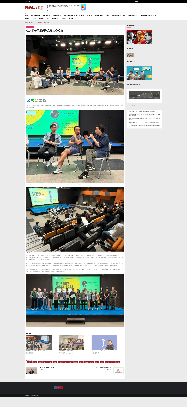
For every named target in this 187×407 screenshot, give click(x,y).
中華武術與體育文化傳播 (133, 15)
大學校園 (34, 18)
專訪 (44, 15)
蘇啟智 (91, 362)
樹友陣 (48, 15)
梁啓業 (70, 362)
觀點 (77, 15)
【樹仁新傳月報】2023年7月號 (66, 350)
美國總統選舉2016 (57, 15)
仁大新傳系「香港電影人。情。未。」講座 (35, 350)
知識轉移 (107, 15)
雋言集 (26, 15)
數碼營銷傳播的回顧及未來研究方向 (148, 15)
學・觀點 (71, 18)
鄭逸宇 (96, 362)
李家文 (54, 362)
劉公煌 (34, 362)
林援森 (60, 362)
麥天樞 (107, 362)
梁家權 (75, 362)
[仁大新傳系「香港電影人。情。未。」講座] (39, 342)
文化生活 (82, 15)
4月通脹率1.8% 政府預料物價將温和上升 (102, 367)
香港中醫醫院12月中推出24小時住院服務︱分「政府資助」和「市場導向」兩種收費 (144, 114)
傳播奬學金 (37, 15)
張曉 (50, 362)
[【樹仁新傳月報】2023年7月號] (71, 342)
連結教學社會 (63, 18)
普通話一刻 (70, 15)
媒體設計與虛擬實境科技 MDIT (118, 15)
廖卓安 (45, 362)
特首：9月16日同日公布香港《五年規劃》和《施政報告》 (142, 110)
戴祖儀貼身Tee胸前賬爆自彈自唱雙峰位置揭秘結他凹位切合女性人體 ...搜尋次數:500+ (64, 7)
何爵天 (29, 362)
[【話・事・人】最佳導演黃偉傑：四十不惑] (104, 342)
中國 (65, 15)
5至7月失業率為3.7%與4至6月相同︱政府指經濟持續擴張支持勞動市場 (144, 125)
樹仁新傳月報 (55, 18)
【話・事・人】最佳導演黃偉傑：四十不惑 (101, 350)
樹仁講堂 (41, 18)
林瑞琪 (65, 362)
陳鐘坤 (102, 362)
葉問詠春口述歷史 (99, 15)
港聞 (32, 15)
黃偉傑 (117, 362)
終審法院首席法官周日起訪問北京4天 (47, 367)
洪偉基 (81, 362)
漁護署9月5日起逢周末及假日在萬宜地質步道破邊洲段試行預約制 (144, 121)
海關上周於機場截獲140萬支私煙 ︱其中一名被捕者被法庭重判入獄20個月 (144, 118)
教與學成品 (27, 18)
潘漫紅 (86, 362)
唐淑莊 (40, 362)
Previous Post (42, 369)
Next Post (109, 369)
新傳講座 (47, 18)
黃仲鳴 (112, 362)
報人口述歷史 (90, 15)
